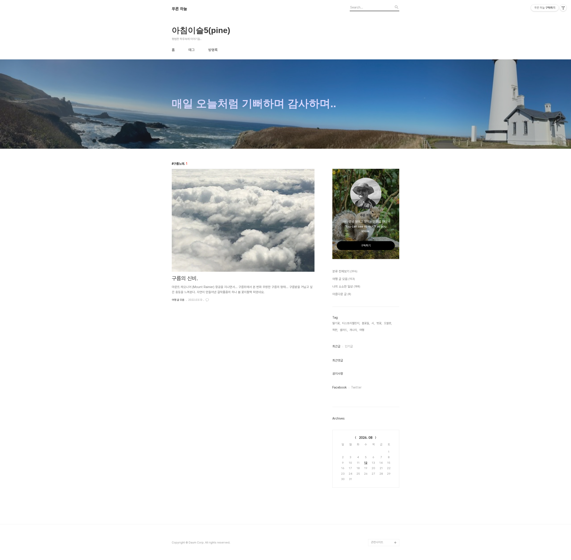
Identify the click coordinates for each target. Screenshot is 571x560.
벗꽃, (379, 323)
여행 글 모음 (178, 299)
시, (373, 323)
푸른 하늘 (179, 9)
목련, (335, 330)
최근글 (336, 346)
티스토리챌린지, (351, 323)
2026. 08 (365, 438)
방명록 (213, 50)
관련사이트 (377, 542)
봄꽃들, (366, 323)
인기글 (349, 346)
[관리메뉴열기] (563, 7)
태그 (191, 50)
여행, (362, 330)
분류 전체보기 (344, 271)
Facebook (339, 387)
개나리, (354, 330)
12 (365, 462)
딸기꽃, (336, 323)
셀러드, (344, 330)
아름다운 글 (341, 294)
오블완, (388, 323)
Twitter (356, 387)
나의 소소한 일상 (346, 286)
